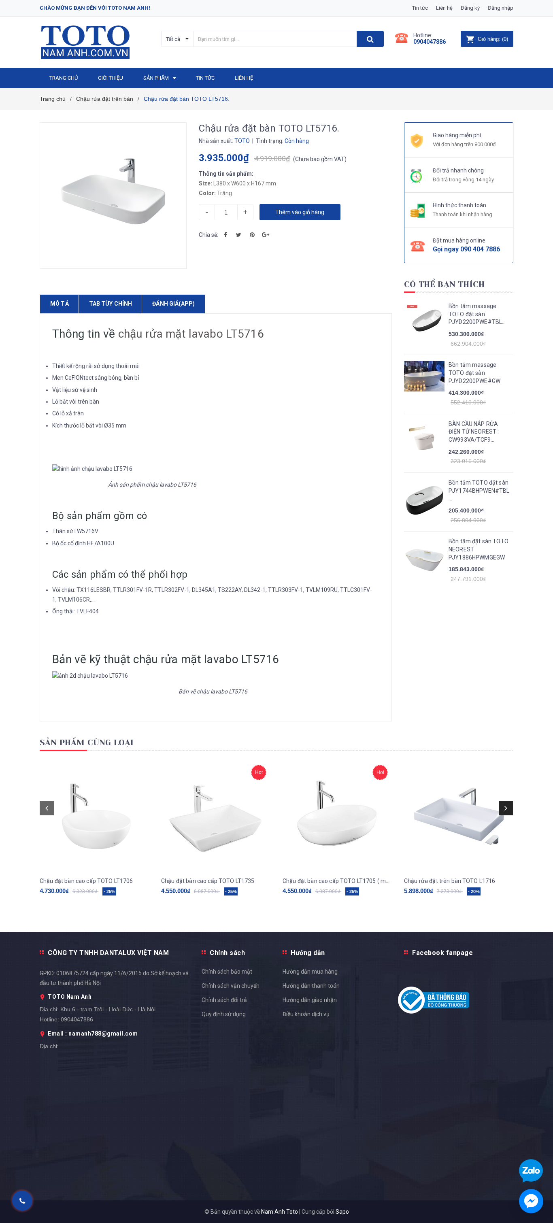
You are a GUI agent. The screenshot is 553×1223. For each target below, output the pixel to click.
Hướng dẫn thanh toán (311, 986)
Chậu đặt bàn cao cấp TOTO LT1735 (207, 881)
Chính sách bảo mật (227, 971)
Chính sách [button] (227, 953)
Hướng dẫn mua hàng (310, 971)
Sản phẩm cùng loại (87, 742)
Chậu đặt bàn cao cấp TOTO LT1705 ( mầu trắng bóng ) (337, 881)
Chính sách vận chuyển (230, 986)
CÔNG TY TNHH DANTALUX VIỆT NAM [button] (108, 953)
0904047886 (429, 41)
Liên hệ (444, 8)
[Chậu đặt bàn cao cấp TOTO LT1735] (215, 815)
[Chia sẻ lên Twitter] (239, 235)
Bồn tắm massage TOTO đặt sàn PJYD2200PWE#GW (474, 373)
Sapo (342, 1211)
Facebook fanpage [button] (442, 953)
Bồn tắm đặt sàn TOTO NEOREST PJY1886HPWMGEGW (478, 549)
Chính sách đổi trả (224, 1000)
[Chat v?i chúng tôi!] (531, 1201)
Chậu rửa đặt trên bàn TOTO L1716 (449, 881)
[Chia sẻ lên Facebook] (225, 235)
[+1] (266, 235)
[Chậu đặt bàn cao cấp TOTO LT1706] (94, 815)
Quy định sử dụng (224, 1014)
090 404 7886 (480, 249)
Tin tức (420, 8)
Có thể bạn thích (444, 284)
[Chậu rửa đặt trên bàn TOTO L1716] (458, 815)
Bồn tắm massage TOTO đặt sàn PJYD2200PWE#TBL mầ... (475, 314)
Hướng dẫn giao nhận (310, 1000)
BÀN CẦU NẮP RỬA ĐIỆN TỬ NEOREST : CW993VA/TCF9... (474, 432)
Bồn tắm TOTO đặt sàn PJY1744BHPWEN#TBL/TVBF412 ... (479, 490)
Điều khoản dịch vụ (306, 1014)
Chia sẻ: (208, 235)
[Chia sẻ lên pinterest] (252, 235)
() (493, 39)
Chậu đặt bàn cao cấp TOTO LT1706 (86, 881)
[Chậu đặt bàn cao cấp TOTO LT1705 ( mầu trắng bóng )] (337, 815)
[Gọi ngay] (22, 1201)
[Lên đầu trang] (539, 848)
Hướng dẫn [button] (308, 953)
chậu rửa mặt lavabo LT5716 (191, 333)
